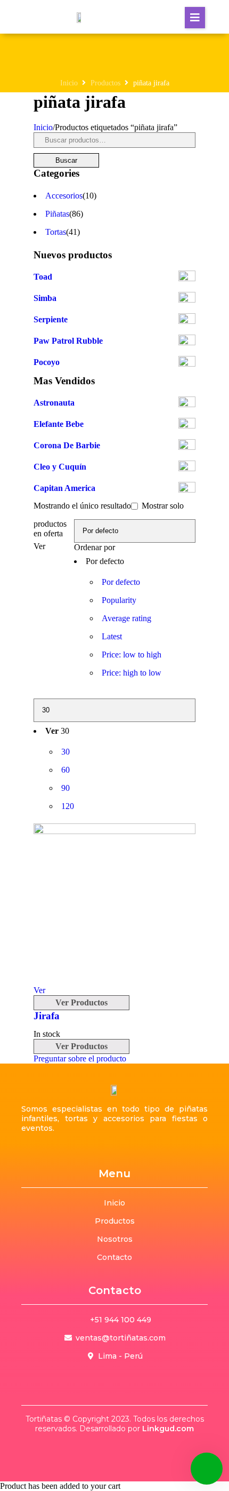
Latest (112, 636)
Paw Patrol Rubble (68, 340)
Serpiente (51, 319)
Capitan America (64, 488)
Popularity (119, 600)
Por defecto (121, 581)
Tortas (55, 231)
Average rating (126, 618)
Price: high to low (131, 672)
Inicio (69, 83)
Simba (45, 298)
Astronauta (54, 402)
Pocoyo (47, 362)
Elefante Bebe (59, 424)
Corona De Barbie (67, 445)
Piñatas (57, 213)
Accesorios (64, 195)
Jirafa (47, 1015)
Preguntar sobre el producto (80, 1058)
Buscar (66, 160)
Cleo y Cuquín (60, 466)
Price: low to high (131, 654)
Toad (43, 276)
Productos (105, 83)
